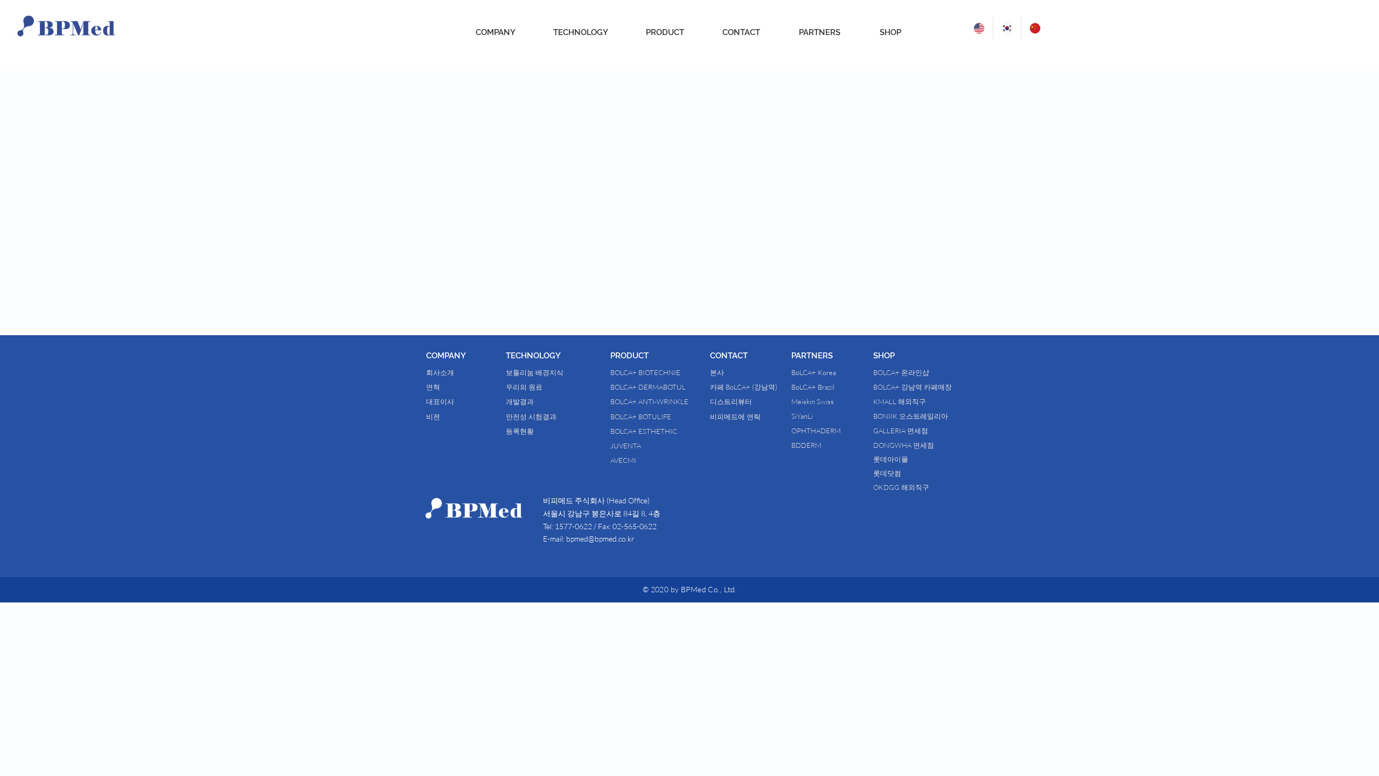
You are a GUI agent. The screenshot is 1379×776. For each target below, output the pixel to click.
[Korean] (1007, 28)
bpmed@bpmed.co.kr (600, 538)
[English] (979, 28)
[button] (466, 355)
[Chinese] (1035, 28)
